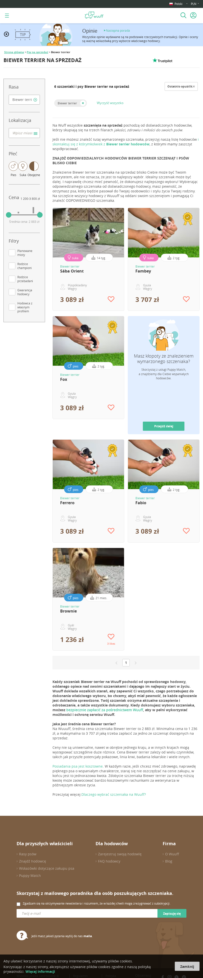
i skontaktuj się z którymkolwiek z (125, 141)
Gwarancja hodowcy (24, 292)
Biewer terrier (67, 103)
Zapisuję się (172, 913)
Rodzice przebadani (25, 279)
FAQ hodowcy (109, 861)
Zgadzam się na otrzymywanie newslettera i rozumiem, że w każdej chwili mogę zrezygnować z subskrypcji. (96, 903)
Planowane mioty (24, 253)
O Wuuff (172, 854)
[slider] (8, 215)
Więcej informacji (40, 971)
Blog (168, 861)
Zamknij (187, 966)
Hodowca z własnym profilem (24, 307)
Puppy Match (30, 875)
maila (87, 936)
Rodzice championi (24, 266)
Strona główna (14, 52)
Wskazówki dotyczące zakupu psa (46, 868)
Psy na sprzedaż (37, 52)
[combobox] (24, 100)
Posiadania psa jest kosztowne (77, 766)
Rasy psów (27, 854)
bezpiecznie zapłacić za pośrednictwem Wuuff (104, 709)
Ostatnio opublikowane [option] (184, 86)
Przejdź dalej (163, 426)
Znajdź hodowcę (32, 861)
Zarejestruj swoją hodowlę (120, 854)
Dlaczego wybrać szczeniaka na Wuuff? (113, 794)
